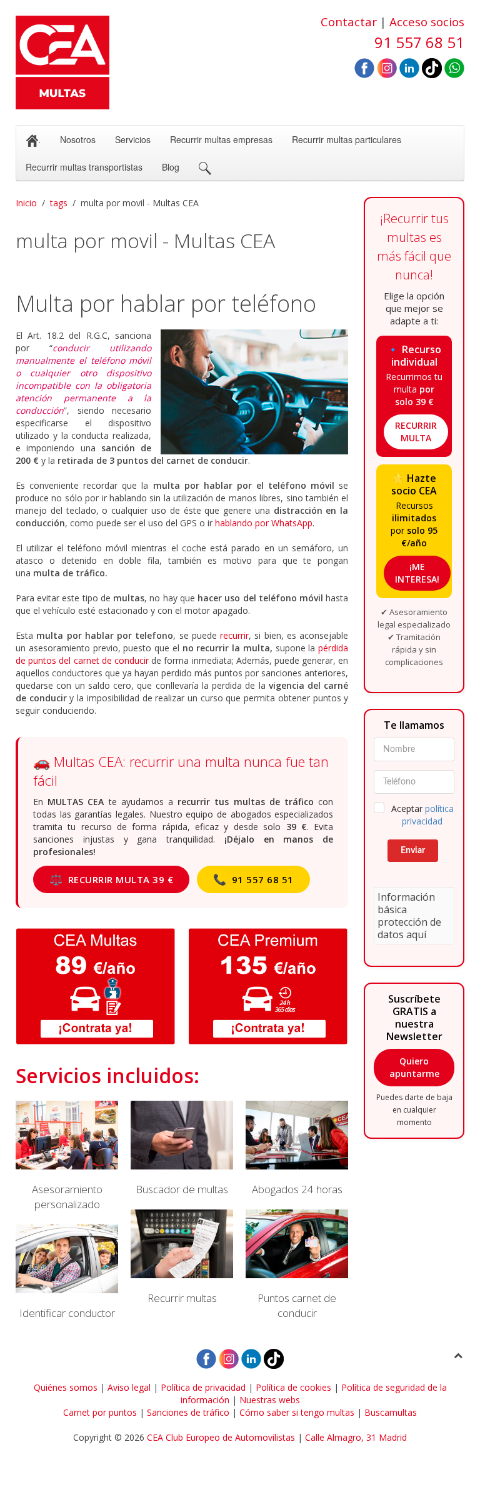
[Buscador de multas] (182, 1149)
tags (59, 203)
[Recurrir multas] (182, 1257)
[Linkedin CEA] (409, 67)
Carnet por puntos (100, 1412)
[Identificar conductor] (67, 1272)
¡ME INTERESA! (417, 573)
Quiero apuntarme (414, 1067)
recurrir (234, 635)
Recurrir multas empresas (221, 139)
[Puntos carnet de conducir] (297, 1265)
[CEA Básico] (96, 986)
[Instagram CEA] (387, 67)
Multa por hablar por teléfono (166, 303)
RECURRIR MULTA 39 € (111, 879)
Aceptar (422, 815)
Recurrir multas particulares (346, 139)
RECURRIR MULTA (416, 431)
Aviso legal (129, 1387)
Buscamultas (390, 1412)
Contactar (349, 21)
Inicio (26, 203)
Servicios (133, 139)
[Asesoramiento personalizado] (67, 1156)
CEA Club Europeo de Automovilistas (221, 1437)
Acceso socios (426, 21)
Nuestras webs (269, 1400)
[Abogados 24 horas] (297, 1149)
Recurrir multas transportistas (84, 167)
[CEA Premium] (268, 986)
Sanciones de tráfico (188, 1412)
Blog (170, 167)
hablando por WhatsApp (263, 523)
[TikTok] (432, 67)
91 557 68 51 (253, 879)
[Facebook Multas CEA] (364, 67)
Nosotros (78, 139)
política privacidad (428, 815)
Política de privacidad (203, 1387)
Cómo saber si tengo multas (296, 1412)
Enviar (413, 850)
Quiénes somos (66, 1387)
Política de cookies (293, 1387)
